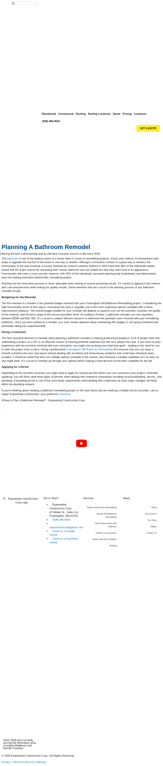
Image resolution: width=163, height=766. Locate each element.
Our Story (152, 520)
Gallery (153, 526)
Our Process (151, 514)
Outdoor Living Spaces (106, 533)
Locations (140, 113)
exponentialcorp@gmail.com (66, 527)
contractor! (64, 394)
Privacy (6, 762)
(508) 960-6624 (51, 121)
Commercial (66, 113)
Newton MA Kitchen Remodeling (102, 507)
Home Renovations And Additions (106, 525)
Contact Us (151, 533)
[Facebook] (85, 758)
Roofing (81, 113)
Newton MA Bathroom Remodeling (107, 515)
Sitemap (41, 762)
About (116, 113)
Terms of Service (23, 762)
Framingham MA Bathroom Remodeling (89, 349)
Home (154, 507)
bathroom (12, 258)
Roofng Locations (99, 113)
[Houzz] (94, 758)
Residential (49, 113)
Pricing (127, 113)
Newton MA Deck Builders (105, 539)
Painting (113, 545)
